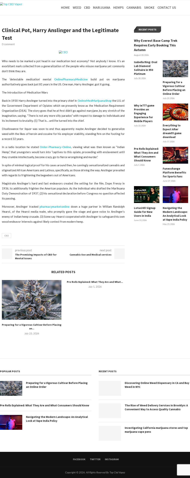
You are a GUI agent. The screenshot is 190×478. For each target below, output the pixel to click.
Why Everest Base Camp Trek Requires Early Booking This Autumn (155, 45)
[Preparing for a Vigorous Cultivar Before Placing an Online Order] (31, 300)
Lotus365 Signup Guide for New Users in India (144, 211)
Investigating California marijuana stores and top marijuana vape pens (156, 429)
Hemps (118, 7)
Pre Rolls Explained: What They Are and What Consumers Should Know (146, 154)
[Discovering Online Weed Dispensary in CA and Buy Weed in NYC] (110, 388)
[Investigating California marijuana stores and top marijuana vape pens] (110, 433)
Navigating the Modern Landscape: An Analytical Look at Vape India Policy (175, 213)
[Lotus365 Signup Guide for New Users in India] (146, 194)
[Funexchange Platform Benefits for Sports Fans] (175, 155)
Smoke (149, 7)
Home (65, 7)
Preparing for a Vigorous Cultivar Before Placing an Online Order (174, 88)
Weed (77, 7)
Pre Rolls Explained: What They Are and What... (95, 282)
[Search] (188, 7)
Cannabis (134, 7)
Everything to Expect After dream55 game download (172, 131)
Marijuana (101, 7)
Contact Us (167, 7)
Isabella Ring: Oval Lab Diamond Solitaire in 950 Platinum (145, 68)
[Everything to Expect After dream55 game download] (175, 112)
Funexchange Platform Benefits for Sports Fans (174, 172)
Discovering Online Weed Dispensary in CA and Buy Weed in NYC (157, 385)
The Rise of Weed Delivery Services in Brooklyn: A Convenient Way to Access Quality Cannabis (156, 407)
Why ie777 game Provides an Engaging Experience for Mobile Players (144, 113)
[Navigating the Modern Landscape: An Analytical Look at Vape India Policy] (175, 194)
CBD (87, 7)
